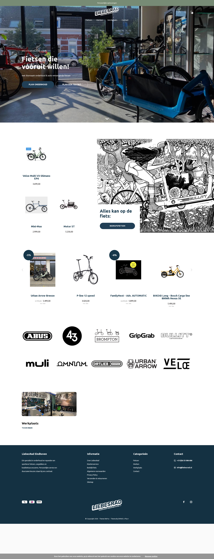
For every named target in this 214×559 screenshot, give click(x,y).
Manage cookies (151, 556)
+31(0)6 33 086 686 (184, 461)
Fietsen (89, 20)
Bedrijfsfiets (92, 468)
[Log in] (179, 12)
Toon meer (27, 428)
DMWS (120, 519)
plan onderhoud (38, 84)
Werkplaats (112, 20)
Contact (125, 20)
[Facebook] (183, 502)
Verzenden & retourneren (97, 478)
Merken (99, 20)
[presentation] (22, 269)
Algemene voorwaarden (96, 471)
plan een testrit (71, 84)
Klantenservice (93, 464)
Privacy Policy (92, 475)
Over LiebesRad (93, 461)
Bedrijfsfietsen (117, 226)
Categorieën (140, 453)
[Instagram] (191, 502)
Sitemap (90, 482)
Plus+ (127, 519)
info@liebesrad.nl (184, 468)
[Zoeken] (185, 12)
